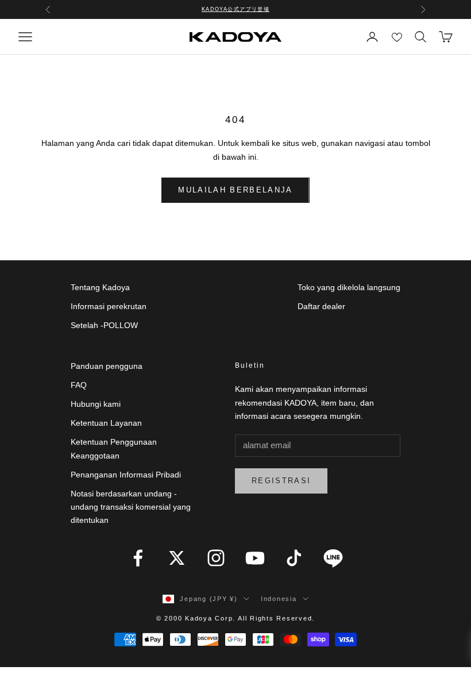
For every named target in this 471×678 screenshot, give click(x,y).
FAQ (79, 385)
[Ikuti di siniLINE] (333, 558)
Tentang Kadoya (100, 287)
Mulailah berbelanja (235, 190)
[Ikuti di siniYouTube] (255, 558)
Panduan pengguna (106, 366)
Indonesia (279, 598)
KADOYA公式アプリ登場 (236, 9)
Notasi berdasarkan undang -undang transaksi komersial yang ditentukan (131, 507)
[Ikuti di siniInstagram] (216, 558)
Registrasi (281, 480)
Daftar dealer (321, 306)
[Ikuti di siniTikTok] (294, 558)
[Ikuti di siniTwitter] (177, 558)
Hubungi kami (96, 404)
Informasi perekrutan (108, 306)
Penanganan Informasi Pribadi (126, 474)
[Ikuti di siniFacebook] (138, 558)
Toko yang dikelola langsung (349, 287)
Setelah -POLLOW (104, 325)
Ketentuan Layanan (106, 422)
